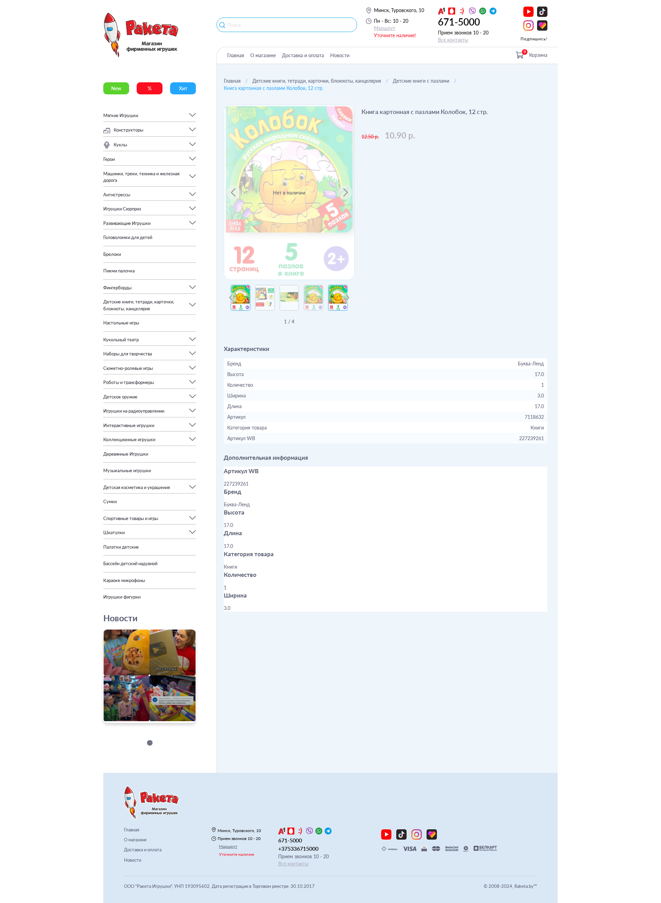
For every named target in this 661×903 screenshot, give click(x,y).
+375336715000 (298, 848)
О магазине (263, 55)
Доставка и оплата (303, 55)
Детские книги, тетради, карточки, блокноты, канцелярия (316, 81)
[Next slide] (345, 192)
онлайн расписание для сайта (138, 719)
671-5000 (459, 22)
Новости (339, 55)
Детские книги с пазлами (421, 81)
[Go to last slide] (233, 192)
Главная (235, 55)
